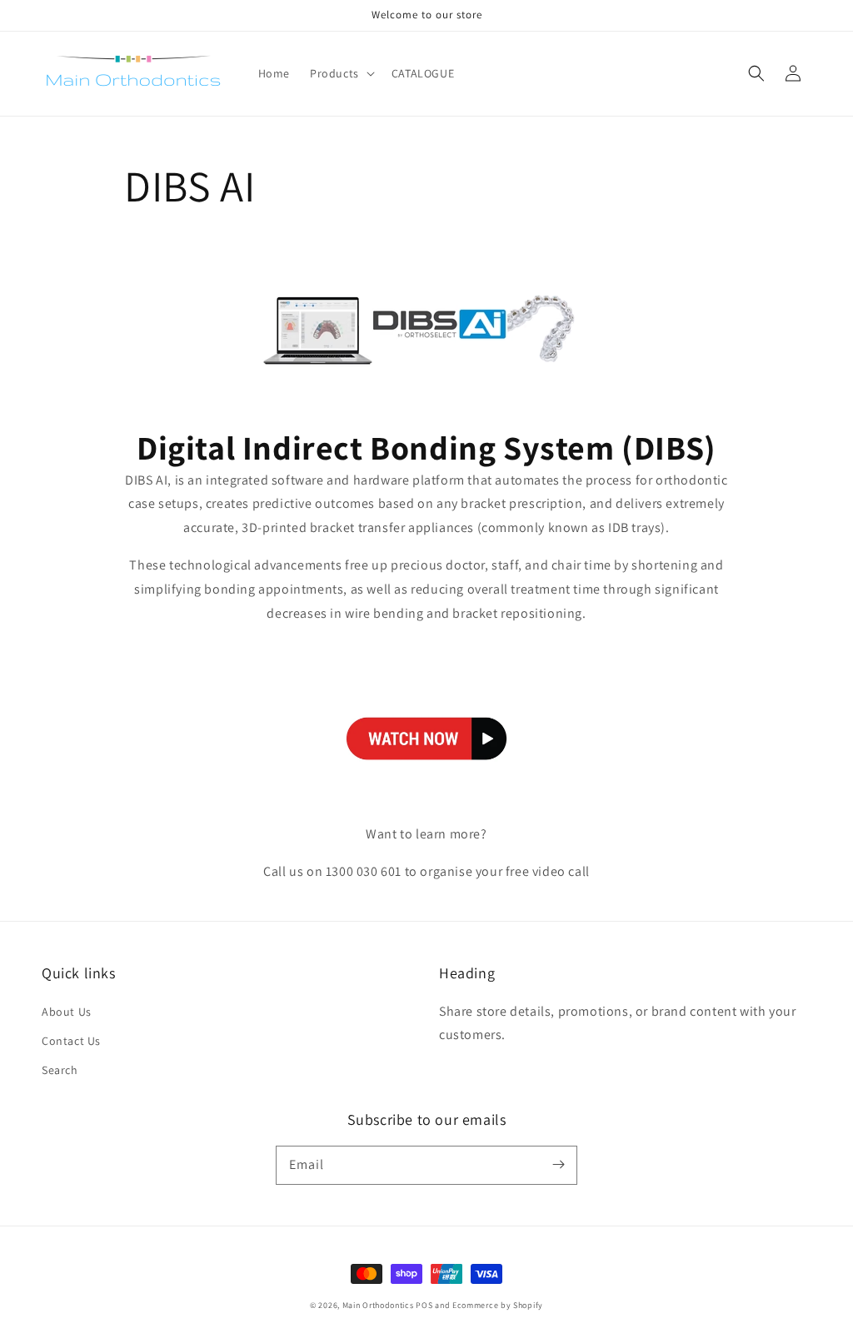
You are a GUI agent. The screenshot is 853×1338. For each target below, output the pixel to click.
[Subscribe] (558, 1165)
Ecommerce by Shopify (497, 1305)
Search (60, 1069)
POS (424, 1305)
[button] (756, 73)
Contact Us (71, 1040)
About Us (67, 1011)
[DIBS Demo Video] (426, 796)
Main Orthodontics (378, 1305)
